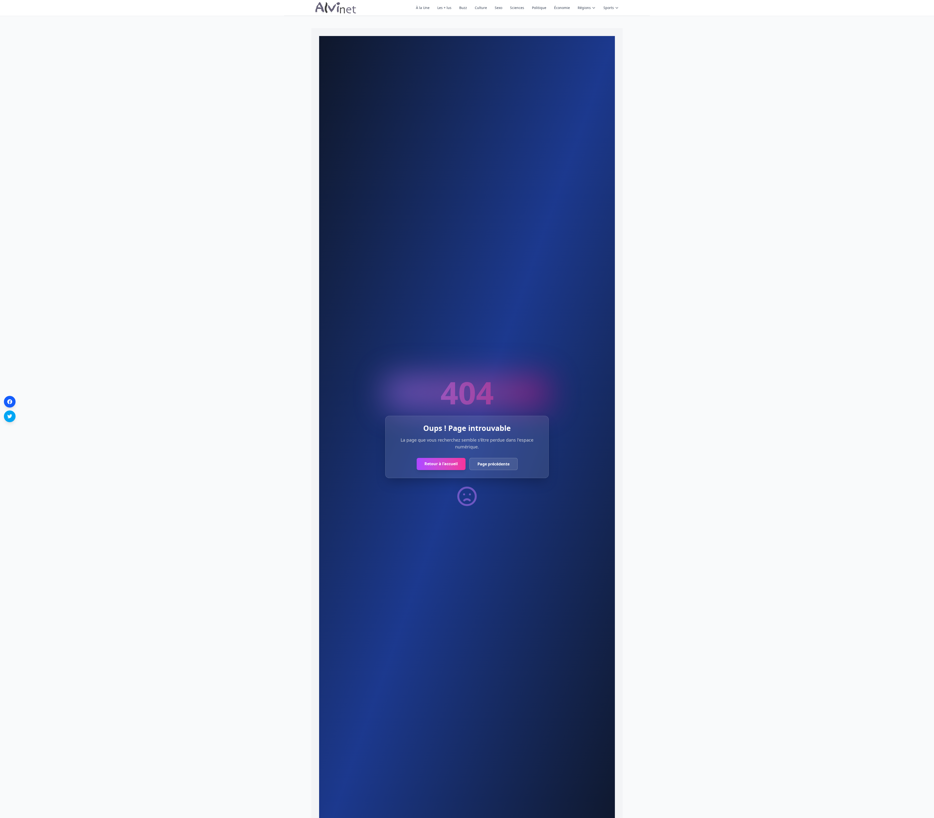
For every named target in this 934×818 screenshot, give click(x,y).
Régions (584, 7)
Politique (539, 7)
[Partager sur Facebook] (10, 402)
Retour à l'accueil (441, 463)
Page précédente (493, 464)
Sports (608, 7)
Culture (481, 7)
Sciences (517, 7)
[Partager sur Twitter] (10, 416)
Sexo (498, 7)
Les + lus (444, 7)
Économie (562, 7)
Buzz (463, 7)
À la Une (423, 7)
